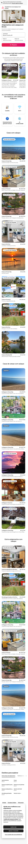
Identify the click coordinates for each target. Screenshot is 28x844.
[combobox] (13, 35)
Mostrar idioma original (17, 3)
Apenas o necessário (13, 830)
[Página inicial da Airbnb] (3, 7)
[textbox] (7, 40)
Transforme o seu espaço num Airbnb (13, 7)
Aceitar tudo (13, 827)
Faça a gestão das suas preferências (13, 834)
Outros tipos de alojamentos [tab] (8, 775)
